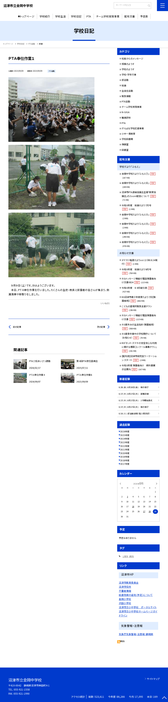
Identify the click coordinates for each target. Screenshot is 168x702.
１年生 (125, 556)
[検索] (147, 6)
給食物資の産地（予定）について (136, 595)
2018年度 (124, 460)
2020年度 (124, 453)
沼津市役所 (125, 586)
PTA (88, 16)
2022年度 (124, 446)
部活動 (125, 79)
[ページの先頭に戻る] (164, 698)
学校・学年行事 (129, 74)
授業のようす (128, 63)
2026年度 (124, 431)
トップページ (27, 16)
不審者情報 (125, 590)
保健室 (125, 144)
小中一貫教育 (128, 133)
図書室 (125, 149)
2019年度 (124, 456)
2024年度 (124, 438)
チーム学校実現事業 (107, 16)
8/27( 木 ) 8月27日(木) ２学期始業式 (135, 400)
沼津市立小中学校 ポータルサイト (138, 607)
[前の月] (120, 483)
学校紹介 (45, 16)
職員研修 (126, 117)
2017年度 (124, 463)
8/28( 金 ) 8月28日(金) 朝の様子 (134, 387)
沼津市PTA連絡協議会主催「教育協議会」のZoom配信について (139, 196)
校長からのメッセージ (132, 58)
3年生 (131, 556)
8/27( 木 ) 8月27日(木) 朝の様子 (134, 406)
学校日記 (76, 16)
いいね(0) (105, 303)
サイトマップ (153, 678)
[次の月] (156, 483)
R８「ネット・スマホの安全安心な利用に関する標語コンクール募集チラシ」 (139, 346)
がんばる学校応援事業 (133, 128)
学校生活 (60, 16)
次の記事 (101, 326)
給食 (124, 85)
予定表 (144, 16)
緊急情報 (126, 96)
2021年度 (124, 449)
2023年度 (124, 442)
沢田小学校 (125, 603)
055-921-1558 (22, 689)
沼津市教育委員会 (128, 582)
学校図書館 (127, 139)
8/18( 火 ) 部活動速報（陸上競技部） (134, 413)
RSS (122, 641)
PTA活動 (126, 101)
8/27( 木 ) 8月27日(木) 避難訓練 (134, 393)
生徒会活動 (127, 90)
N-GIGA (125, 112)
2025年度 (124, 435)
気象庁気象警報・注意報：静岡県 (136, 634)
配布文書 (129, 16)
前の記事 (17, 326)
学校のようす (128, 69)
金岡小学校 (125, 599)
